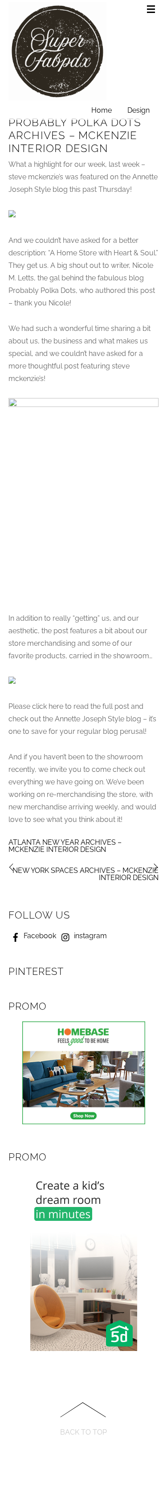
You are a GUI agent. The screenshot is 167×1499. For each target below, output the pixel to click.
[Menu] (153, 10)
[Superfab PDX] (57, 97)
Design (138, 110)
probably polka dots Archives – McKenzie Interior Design (75, 135)
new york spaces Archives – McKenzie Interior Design (85, 874)
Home (101, 110)
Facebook (39, 936)
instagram (89, 936)
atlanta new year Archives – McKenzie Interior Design (65, 846)
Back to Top (83, 1432)
